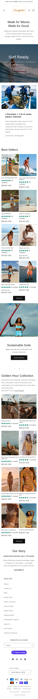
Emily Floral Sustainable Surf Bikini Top (9, 458)
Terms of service (14, 692)
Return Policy (8, 610)
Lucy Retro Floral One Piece (27, 457)
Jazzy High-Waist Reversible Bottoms (27, 178)
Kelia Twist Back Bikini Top (9, 178)
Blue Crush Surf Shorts (8, 284)
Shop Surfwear (19, 70)
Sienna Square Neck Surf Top (10, 493)
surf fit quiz (19, 390)
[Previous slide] (15, 369)
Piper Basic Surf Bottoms (8, 530)
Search (6, 584)
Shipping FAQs (9, 615)
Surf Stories (8, 628)
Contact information (20, 695)
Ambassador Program (11, 619)
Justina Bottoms (6, 213)
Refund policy (17, 688)
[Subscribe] (32, 645)
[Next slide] (23, 369)
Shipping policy (25, 692)
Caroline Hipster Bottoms (26, 530)
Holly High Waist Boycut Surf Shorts (27, 421)
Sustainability (19, 358)
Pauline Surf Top (24, 284)
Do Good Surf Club (18, 686)
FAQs (5, 593)
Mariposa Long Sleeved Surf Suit (27, 494)
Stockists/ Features (10, 633)
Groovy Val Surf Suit (7, 248)
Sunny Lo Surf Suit (24, 213)
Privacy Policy (9, 606)
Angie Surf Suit (5, 421)
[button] (4, 10)
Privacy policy (27, 688)
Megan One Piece (24, 248)
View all (19, 298)
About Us (7, 624)
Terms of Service (10, 602)
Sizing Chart (8, 597)
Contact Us (8, 588)
